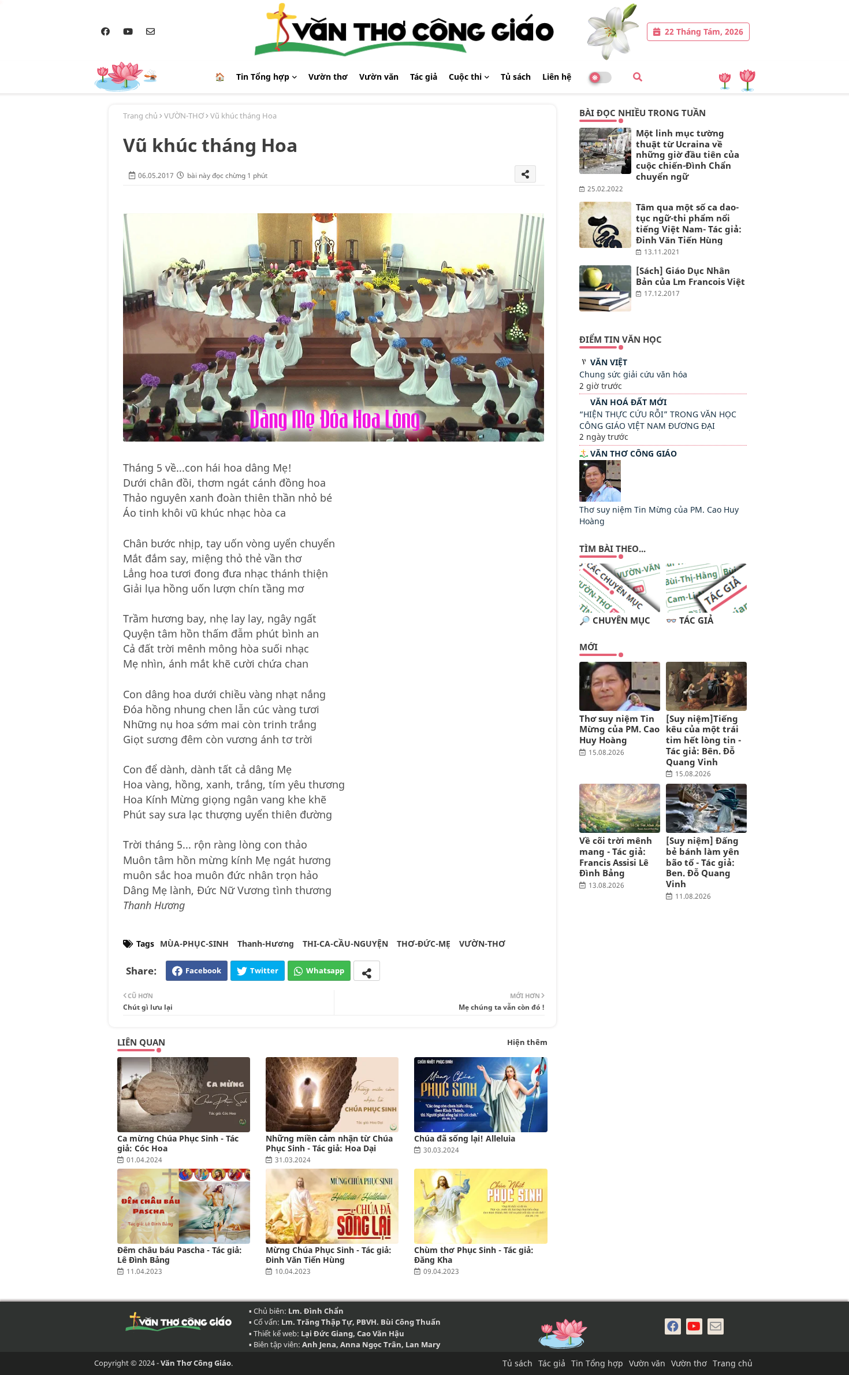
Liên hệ (556, 76)
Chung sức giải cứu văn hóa (633, 374)
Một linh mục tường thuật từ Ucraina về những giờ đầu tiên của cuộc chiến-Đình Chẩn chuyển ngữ (687, 155)
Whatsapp (325, 970)
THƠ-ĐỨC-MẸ (423, 943)
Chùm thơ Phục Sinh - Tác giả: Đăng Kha (474, 1255)
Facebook (203, 970)
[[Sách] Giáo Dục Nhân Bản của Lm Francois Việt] (605, 288)
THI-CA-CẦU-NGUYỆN (345, 943)
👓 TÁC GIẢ (689, 620)
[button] (637, 76)
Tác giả (423, 76)
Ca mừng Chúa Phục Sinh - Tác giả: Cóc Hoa (178, 1143)
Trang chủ (140, 115)
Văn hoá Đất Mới (628, 401)
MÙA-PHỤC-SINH (194, 943)
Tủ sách (516, 76)
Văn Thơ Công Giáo (633, 453)
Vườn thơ (328, 76)
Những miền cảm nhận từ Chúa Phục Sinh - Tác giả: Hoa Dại (329, 1143)
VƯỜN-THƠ (184, 115)
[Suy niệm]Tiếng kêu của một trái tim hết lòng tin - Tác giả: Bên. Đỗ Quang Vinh (703, 740)
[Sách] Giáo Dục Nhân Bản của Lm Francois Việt (690, 276)
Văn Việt (608, 362)
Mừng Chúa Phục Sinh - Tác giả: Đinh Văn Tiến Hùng (329, 1255)
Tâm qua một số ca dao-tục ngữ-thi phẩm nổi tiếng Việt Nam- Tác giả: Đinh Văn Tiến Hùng (689, 223)
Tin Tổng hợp (262, 76)
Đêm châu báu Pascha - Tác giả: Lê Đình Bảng (179, 1255)
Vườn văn (379, 76)
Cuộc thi (465, 76)
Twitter (264, 970)
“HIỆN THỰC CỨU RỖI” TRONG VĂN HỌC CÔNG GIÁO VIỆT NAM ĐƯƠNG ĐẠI (657, 420)
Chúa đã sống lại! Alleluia (464, 1138)
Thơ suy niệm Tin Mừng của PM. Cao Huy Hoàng (619, 729)
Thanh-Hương (265, 943)
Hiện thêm (527, 1042)
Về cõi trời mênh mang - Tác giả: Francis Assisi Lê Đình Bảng (615, 857)
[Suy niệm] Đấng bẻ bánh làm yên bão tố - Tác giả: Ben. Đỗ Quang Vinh (702, 862)
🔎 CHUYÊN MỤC (614, 620)
